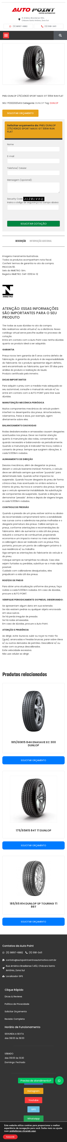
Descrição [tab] (20, 241)
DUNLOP (39, 103)
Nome (10, 144)
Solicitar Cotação (34, 223)
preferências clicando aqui (23, 1131)
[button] (6, 35)
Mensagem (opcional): (19, 180)
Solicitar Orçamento (20, 113)
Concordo (10, 1137)
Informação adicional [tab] (41, 241)
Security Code (33, 200)
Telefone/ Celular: (17, 168)
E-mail (10, 156)
